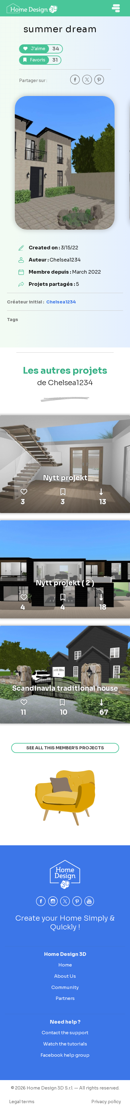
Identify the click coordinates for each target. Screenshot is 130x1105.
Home (65, 965)
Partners (65, 998)
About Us (65, 976)
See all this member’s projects (65, 748)
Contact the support (65, 1032)
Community (65, 987)
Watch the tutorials (65, 1044)
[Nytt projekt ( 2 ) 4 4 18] (65, 569)
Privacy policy (106, 1101)
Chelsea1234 (61, 302)
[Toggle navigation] (116, 8)
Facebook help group (65, 1055)
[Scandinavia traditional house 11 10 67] (65, 674)
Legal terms (21, 1101)
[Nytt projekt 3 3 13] (65, 464)
